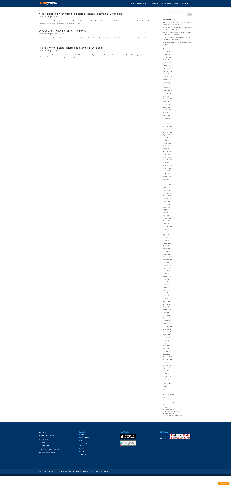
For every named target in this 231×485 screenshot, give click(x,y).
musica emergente (168, 395)
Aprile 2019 (166, 279)
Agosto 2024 (167, 101)
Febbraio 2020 (167, 251)
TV (192, 4)
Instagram (83, 451)
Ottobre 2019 (167, 262)
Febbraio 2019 (167, 285)
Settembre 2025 (167, 76)
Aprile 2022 (166, 179)
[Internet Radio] (180, 439)
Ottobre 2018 (167, 296)
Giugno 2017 (166, 340)
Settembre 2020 (167, 232)
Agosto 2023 (167, 135)
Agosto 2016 (167, 368)
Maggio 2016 (167, 376)
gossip (165, 389)
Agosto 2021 (167, 201)
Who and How (141, 4)
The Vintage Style (153, 4)
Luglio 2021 (166, 204)
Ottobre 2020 (167, 229)
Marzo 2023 (166, 149)
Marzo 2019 (166, 282)
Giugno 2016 (166, 373)
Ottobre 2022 (167, 162)
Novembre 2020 (168, 226)
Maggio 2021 (167, 210)
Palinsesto (168, 4)
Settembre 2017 (167, 332)
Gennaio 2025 (167, 87)
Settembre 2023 (167, 132)
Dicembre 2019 (167, 257)
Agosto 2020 (167, 235)
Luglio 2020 (166, 237)
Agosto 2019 (167, 268)
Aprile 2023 (166, 146)
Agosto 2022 (167, 168)
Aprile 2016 (166, 379)
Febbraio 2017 (167, 351)
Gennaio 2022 (167, 187)
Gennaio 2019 (167, 287)
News (164, 397)
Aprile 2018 (166, 312)
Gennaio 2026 (167, 65)
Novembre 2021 (168, 193)
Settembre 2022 (167, 165)
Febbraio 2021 (167, 218)
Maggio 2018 (167, 309)
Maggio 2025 (167, 79)
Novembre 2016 (168, 359)
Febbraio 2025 (167, 85)
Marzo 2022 (166, 182)
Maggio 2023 (167, 143)
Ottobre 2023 (167, 129)
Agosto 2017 (167, 334)
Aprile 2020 (166, 246)
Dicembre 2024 (167, 90)
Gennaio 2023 (167, 154)
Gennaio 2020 (167, 254)
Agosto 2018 (167, 301)
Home (133, 4)
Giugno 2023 (166, 140)
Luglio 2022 (166, 171)
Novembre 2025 (168, 71)
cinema (62, 17)
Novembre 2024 (168, 93)
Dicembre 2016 (167, 357)
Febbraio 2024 (167, 118)
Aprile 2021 (166, 212)
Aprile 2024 (166, 113)
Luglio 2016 (166, 371)
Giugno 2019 (166, 273)
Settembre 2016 (167, 365)
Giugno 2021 (166, 207)
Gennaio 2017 (167, 354)
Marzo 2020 (166, 248)
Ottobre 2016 (167, 362)
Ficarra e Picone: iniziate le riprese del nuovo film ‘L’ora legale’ (71, 47)
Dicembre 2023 (167, 124)
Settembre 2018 (167, 298)
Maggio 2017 (167, 343)
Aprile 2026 (166, 60)
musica (165, 392)
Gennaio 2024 (167, 121)
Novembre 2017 (168, 326)
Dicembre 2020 (167, 223)
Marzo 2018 (166, 315)
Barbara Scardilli (45, 17)
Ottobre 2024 (167, 96)
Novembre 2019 (168, 260)
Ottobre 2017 (167, 329)
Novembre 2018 (168, 293)
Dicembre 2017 (167, 323)
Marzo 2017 (166, 348)
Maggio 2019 (167, 276)
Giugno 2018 (166, 307)
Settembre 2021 (167, 198)
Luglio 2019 (166, 271)
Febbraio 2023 (167, 151)
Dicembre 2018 (167, 290)
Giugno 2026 (166, 54)
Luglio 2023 (166, 137)
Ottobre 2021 (167, 196)
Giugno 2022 (166, 174)
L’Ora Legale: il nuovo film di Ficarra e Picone (62, 30)
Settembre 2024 (167, 99)
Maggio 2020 (167, 243)
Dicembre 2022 (167, 157)
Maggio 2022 (167, 176)
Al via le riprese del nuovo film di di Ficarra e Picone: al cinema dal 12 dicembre (80, 13)
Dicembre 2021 (167, 190)
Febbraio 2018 (167, 318)
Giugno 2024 (166, 107)
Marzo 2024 (166, 115)
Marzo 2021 (166, 215)
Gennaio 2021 (167, 221)
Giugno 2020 (166, 240)
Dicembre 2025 (167, 68)
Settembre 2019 (167, 265)
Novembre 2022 (168, 160)
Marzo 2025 (166, 82)
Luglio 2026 (166, 51)
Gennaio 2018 (167, 321)
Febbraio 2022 (167, 185)
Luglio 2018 (166, 304)
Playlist (176, 4)
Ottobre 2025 (167, 74)
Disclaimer (83, 454)
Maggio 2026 (167, 57)
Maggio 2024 (167, 110)
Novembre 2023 (168, 126)
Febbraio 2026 (167, 63)
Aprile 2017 (166, 346)
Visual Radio (184, 4)
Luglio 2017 (166, 337)
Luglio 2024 (166, 104)
